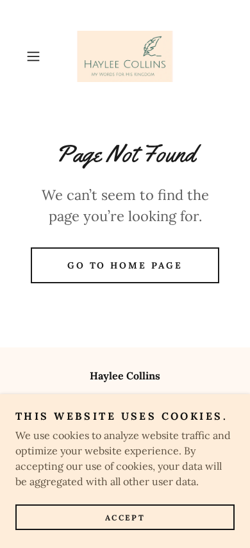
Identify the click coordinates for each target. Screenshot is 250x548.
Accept (125, 517)
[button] (36, 56)
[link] (124, 56)
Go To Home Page (125, 265)
